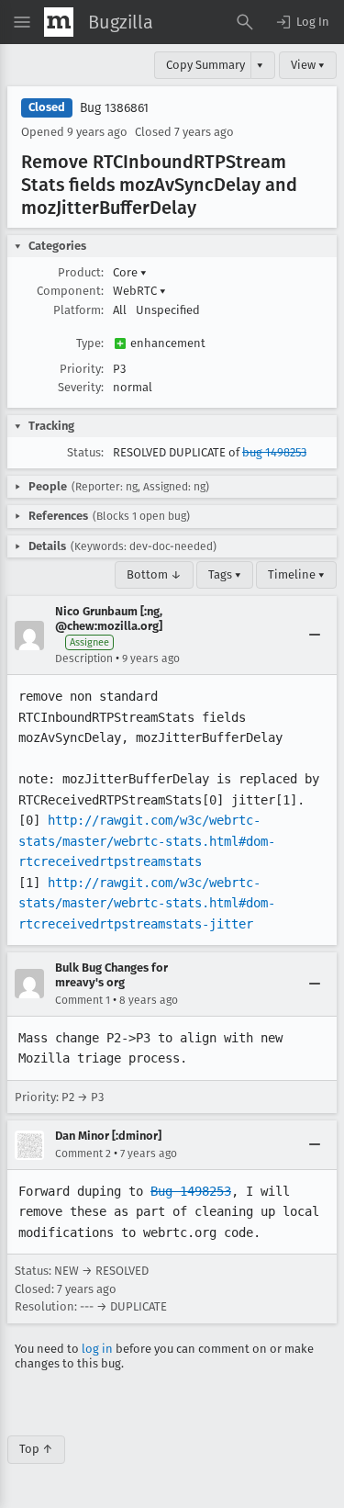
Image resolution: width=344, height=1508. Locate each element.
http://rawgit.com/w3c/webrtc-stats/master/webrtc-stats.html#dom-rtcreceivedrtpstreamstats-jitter (146, 903)
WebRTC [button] (139, 291)
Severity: (81, 387)
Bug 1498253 (190, 1191)
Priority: (82, 369)
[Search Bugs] (245, 22)
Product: (81, 272)
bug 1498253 (274, 452)
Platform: (78, 310)
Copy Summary (205, 65)
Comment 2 (83, 1153)
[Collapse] (314, 635)
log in (97, 1349)
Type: (90, 343)
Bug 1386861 (114, 108)
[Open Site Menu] (22, 22)
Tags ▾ (224, 574)
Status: (85, 452)
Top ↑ (36, 1449)
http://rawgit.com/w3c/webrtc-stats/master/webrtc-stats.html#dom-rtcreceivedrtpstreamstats (146, 841)
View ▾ (308, 65)
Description (84, 658)
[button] (302, 22)
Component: (70, 291)
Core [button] (130, 272)
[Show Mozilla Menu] (58, 22)
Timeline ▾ (296, 574)
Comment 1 (82, 1000)
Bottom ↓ (154, 574)
